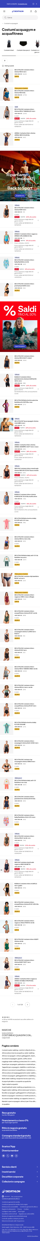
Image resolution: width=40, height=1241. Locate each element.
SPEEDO (10, 1033)
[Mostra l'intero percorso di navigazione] (2, 23)
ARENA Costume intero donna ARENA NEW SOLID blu (25, 134)
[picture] (6, 75)
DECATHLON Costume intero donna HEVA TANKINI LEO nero (24, 110)
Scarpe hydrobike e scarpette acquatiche (16, 1081)
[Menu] (4, 11)
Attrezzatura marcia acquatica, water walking (18, 1053)
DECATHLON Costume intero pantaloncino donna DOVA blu (24, 797)
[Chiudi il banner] (36, 3)
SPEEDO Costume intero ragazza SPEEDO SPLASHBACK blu (26, 235)
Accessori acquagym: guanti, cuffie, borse (17, 1058)
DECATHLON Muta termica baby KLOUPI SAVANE (25, 723)
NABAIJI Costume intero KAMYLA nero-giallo (25, 884)
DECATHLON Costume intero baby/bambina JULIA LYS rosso (24, 816)
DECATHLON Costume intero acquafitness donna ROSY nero (25, 705)
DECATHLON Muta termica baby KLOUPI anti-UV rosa (25, 519)
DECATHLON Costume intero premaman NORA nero (24, 285)
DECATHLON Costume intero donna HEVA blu (24, 91)
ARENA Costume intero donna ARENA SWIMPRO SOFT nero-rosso (26, 446)
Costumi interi (9, 50)
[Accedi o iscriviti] (31, 11)
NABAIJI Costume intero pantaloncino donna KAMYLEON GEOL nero (25, 379)
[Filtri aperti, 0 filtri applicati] (5, 60)
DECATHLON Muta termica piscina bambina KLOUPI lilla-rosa (26, 401)
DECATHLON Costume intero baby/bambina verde (24, 261)
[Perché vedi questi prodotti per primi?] (3, 66)
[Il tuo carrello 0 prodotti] (35, 11)
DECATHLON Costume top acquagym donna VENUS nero (24, 760)
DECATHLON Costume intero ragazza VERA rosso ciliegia (24, 596)
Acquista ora (20, 195)
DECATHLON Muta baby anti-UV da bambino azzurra (26, 556)
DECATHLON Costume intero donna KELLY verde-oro (24, 837)
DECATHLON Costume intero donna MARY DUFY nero (24, 961)
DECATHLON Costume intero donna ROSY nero (24, 649)
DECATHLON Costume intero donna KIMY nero (24, 208)
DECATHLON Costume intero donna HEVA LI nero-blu (24, 538)
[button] (38, 122)
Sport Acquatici (20, 346)
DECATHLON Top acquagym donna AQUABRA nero (26, 422)
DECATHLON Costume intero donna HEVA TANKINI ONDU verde (25, 668)
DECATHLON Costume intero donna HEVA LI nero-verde (24, 686)
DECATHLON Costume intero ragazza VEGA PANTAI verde (24, 922)
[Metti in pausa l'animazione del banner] (33, 3)
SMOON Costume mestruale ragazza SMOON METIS (24, 863)
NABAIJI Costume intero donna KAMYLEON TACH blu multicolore (25, 495)
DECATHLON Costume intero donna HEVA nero (24, 71)
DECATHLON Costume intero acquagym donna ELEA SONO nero (26, 742)
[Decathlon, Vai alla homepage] (17, 11)
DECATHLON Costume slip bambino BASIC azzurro (26, 577)
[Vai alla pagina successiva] (27, 1004)
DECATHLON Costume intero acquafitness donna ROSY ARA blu (26, 903)
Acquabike (6, 1104)
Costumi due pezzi (23, 50)
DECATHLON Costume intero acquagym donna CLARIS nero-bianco (25, 631)
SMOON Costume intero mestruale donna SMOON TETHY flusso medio (26, 469)
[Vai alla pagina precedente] (12, 1004)
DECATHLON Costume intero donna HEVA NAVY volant (24, 357)
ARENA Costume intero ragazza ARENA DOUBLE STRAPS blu (25, 980)
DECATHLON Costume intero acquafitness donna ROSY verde (25, 612)
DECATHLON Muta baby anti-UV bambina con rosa (25, 781)
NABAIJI (4, 1033)
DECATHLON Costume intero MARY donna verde (26, 940)
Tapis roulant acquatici (10, 1084)
